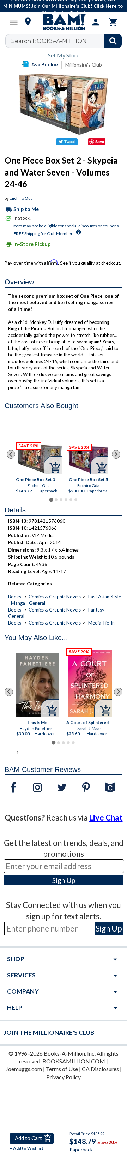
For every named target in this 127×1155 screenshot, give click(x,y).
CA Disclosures (100, 1068)
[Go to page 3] (61, 499)
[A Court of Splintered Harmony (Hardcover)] (90, 683)
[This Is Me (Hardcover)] (37, 685)
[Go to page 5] (70, 499)
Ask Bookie (44, 64)
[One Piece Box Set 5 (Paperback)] (88, 459)
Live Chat (106, 817)
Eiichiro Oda (21, 198)
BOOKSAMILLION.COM (73, 1061)
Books (14, 597)
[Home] (63, 22)
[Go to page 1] (51, 500)
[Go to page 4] (66, 499)
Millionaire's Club (83, 65)
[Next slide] (116, 454)
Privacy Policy (63, 1077)
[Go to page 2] (56, 499)
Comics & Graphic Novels (55, 597)
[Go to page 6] (75, 499)
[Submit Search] (113, 41)
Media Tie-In (101, 623)
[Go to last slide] (11, 454)
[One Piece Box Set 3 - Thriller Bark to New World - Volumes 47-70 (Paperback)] (40, 459)
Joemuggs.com (24, 1068)
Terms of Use (62, 1068)
